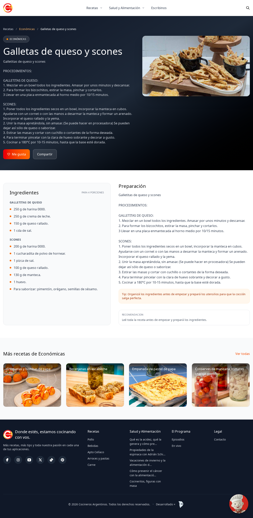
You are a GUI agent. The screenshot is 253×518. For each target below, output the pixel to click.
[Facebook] (7, 460)
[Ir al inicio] (8, 8)
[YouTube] (29, 460)
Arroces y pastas (98, 458)
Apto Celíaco (96, 452)
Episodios (178, 439)
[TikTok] (51, 460)
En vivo (176, 446)
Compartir (45, 154)
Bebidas (93, 446)
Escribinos (159, 8)
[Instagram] (18, 460)
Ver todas (242, 354)
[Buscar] (248, 8)
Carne (91, 465)
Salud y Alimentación (124, 8)
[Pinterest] (62, 460)
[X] (40, 460)
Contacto (220, 439)
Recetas (92, 8)
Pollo (91, 439)
